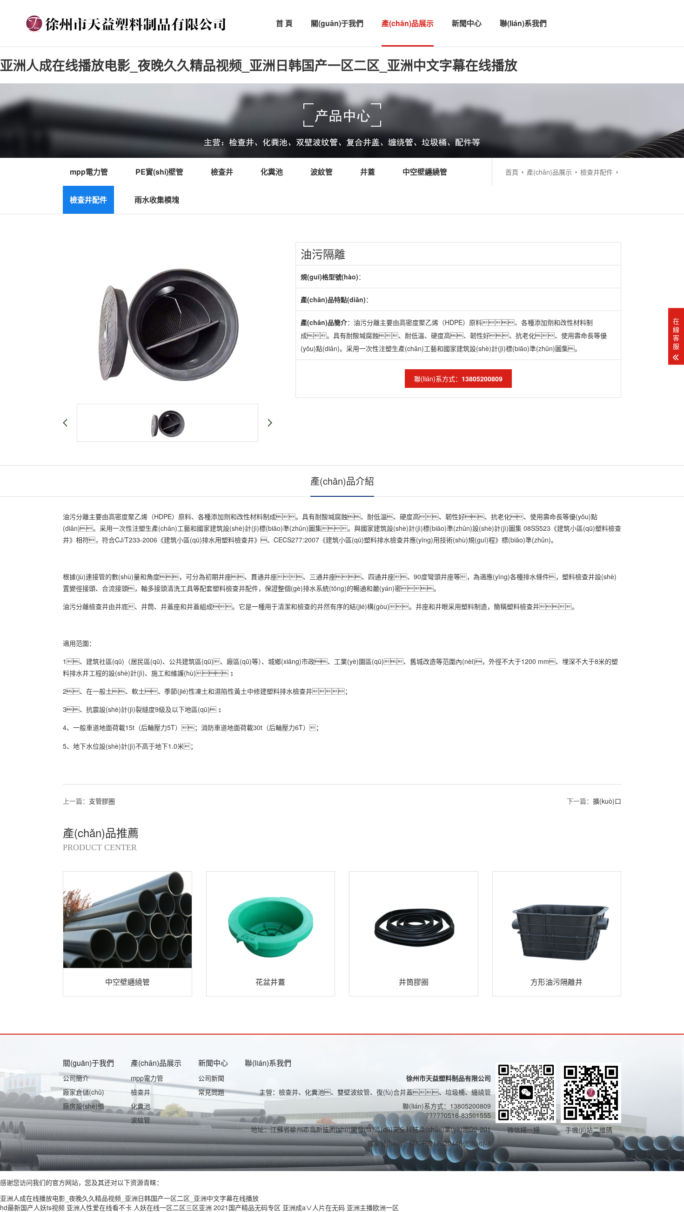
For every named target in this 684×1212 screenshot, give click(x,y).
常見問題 (211, 1092)
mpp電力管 (89, 171)
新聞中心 (467, 23)
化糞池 (272, 171)
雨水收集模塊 (156, 199)
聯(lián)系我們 (523, 23)
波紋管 (321, 171)
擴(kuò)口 (607, 801)
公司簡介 (76, 1078)
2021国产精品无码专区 (247, 1207)
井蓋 (367, 171)
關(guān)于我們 (337, 23)
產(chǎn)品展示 (408, 23)
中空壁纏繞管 (424, 171)
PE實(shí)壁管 (159, 171)
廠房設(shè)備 (83, 1105)
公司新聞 (211, 1078)
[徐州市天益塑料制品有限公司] (127, 23)
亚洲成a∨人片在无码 (313, 1207)
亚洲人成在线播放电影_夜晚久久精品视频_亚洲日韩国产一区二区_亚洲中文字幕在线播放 (258, 64)
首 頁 (284, 23)
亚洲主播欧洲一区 (373, 1207)
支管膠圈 (102, 801)
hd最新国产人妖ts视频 (32, 1207)
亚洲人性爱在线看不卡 (99, 1207)
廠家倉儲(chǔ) (83, 1092)
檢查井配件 (596, 171)
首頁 (511, 171)
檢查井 (222, 171)
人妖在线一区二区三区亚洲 (173, 1207)
